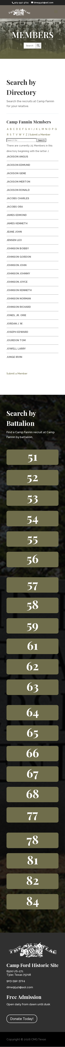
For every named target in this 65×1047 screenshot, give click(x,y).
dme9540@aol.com (19, 987)
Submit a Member (40, 134)
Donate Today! (22, 1019)
